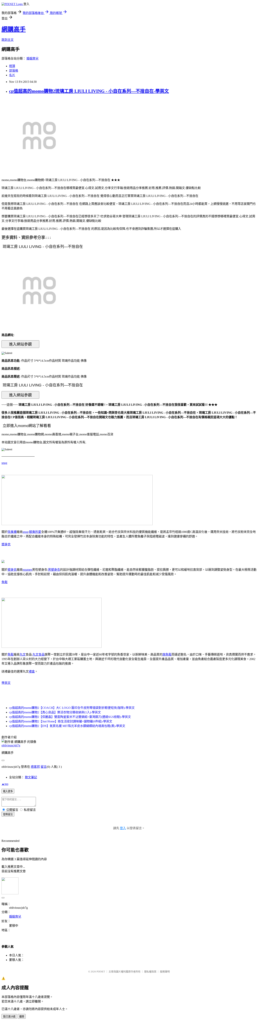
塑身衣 (6, 544)
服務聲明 (165, 971)
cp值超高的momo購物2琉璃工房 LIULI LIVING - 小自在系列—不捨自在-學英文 (89, 91)
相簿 (12, 66)
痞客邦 (35, 766)
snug (4, 462)
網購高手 (14, 29)
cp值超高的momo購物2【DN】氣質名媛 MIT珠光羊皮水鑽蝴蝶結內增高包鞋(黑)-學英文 (67, 726)
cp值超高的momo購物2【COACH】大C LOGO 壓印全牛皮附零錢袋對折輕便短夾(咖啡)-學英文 (72, 707)
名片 (12, 75)
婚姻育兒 (32, 58)
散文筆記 (31, 777)
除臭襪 (12, 531)
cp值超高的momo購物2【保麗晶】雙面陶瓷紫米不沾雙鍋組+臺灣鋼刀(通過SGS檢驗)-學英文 (70, 716)
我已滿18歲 (9, 1016)
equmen (27, 569)
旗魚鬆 (166, 654)
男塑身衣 (54, 569)
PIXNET (101, 971)
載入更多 (8, 791)
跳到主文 (8, 39)
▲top (5, 784)
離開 (21, 1016)
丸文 (23, 654)
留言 (44, 766)
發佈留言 (8, 814)
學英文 (6, 682)
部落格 (13, 70)
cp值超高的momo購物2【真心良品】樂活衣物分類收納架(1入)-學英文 (55, 712)
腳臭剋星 (35, 531)
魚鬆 (5, 582)
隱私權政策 (150, 971)
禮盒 (32, 671)
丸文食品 (38, 654)
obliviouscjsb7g (11, 745)
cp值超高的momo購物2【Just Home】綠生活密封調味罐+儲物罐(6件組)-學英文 (60, 721)
